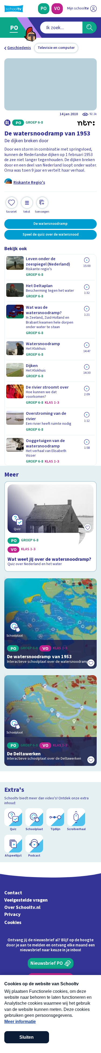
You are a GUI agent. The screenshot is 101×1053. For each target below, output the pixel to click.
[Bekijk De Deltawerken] (50, 720)
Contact (13, 892)
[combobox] (61, 27)
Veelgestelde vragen (26, 900)
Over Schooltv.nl (22, 907)
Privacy (12, 914)
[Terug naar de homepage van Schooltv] (13, 8)
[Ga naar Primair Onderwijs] (15, 27)
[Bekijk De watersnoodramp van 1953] (50, 623)
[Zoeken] (89, 27)
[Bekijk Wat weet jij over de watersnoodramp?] (50, 526)
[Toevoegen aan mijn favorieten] (91, 663)
